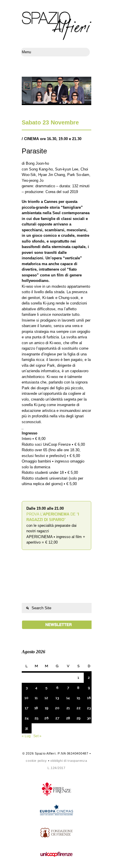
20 (57, 708)
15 (78, 698)
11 (36, 698)
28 (68, 718)
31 (26, 728)
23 (89, 708)
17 (26, 708)
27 (57, 718)
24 (26, 718)
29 (78, 718)
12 (46, 698)
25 (36, 718)
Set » (37, 736)
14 (68, 698)
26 (46, 718)
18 (36, 708)
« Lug (26, 736)
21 (68, 708)
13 (57, 698)
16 (89, 698)
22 (78, 708)
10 (26, 698)
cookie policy (36, 760)
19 (46, 708)
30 (89, 718)
